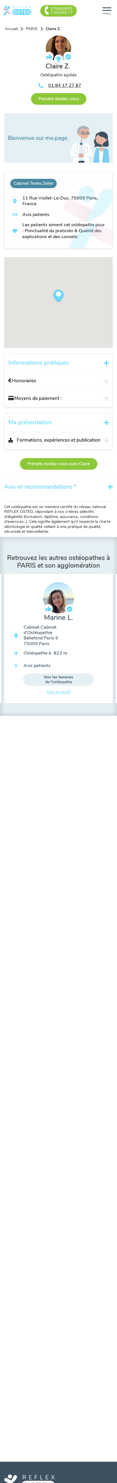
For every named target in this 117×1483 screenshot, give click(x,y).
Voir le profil (58, 692)
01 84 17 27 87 (64, 85)
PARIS (31, 29)
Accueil (11, 29)
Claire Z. (53, 29)
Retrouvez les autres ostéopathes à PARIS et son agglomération (58, 561)
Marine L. (58, 617)
